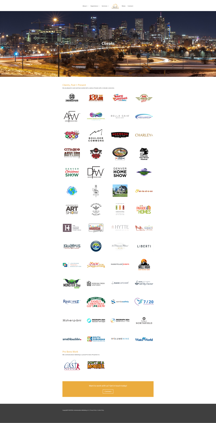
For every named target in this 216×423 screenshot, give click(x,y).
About (85, 6)
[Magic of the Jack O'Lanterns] (95, 271)
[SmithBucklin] (71, 345)
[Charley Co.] (143, 141)
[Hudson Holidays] (95, 234)
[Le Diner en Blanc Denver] (120, 253)
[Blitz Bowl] (71, 141)
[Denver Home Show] (120, 178)
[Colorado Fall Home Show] (120, 160)
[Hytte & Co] (120, 234)
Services (104, 6)
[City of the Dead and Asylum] (71, 159)
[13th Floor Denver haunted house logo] (95, 104)
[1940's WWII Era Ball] (143, 104)
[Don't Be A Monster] (95, 371)
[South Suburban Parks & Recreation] (95, 345)
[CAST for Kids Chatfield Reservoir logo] (71, 371)
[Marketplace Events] (120, 271)
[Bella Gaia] (120, 122)
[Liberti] (143, 252)
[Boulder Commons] (95, 141)
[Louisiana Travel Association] (71, 271)
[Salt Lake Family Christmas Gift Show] (95, 308)
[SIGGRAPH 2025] (95, 327)
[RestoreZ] (71, 308)
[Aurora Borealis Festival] (95, 123)
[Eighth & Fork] (95, 197)
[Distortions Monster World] (143, 178)
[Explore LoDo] (120, 196)
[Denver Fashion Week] (95, 178)
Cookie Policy (100, 410)
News (123, 6)
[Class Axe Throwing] (95, 159)
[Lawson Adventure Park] (95, 252)
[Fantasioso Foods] (143, 197)
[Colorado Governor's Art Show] (71, 215)
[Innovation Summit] (143, 234)
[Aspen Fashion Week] (71, 123)
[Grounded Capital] (95, 215)
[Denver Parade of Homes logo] (143, 215)
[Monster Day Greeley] (71, 290)
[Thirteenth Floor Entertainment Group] (71, 104)
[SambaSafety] (120, 308)
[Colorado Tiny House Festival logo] (143, 160)
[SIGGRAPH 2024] (120, 327)
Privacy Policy (93, 410)
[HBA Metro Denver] (120, 215)
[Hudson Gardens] (71, 234)
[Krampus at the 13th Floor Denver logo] (71, 253)
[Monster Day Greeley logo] (120, 104)
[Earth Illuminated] (71, 197)
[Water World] (143, 345)
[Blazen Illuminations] (143, 122)
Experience (94, 6)
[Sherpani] (71, 327)
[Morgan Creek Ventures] (95, 290)
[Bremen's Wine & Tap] (120, 141)
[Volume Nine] (120, 345)
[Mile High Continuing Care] (143, 271)
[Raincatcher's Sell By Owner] (143, 289)
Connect (130, 6)
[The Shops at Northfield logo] (143, 327)
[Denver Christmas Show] (71, 178)
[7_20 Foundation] (143, 308)
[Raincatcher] (120, 289)
